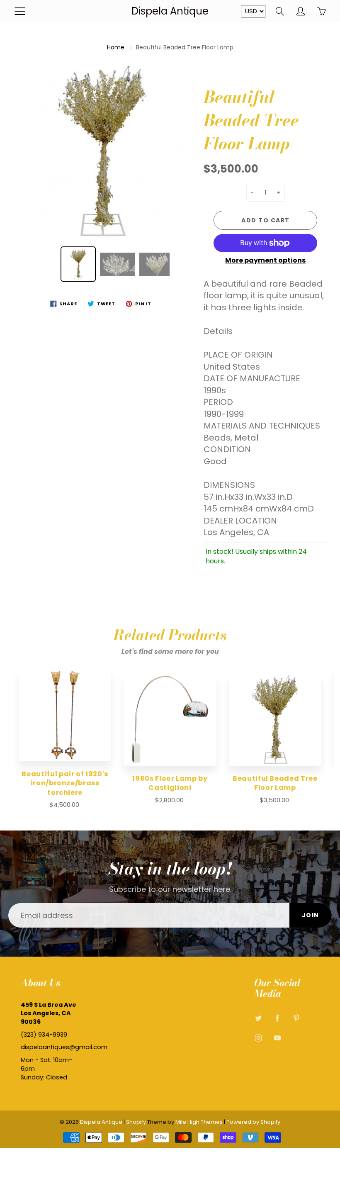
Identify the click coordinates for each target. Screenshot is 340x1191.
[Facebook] (277, 1018)
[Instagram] (258, 1038)
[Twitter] (258, 1018)
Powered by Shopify (253, 1122)
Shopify (136, 1122)
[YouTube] (277, 1038)
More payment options (265, 260)
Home (115, 47)
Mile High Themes (199, 1122)
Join (310, 915)
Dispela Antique (170, 11)
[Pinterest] (296, 1018)
